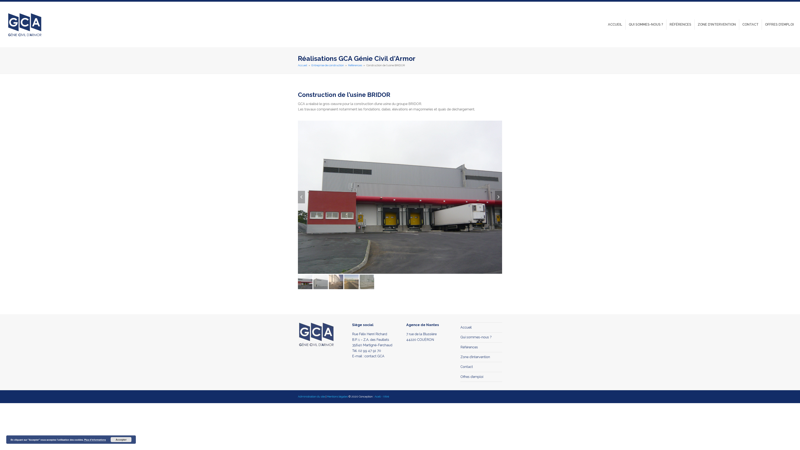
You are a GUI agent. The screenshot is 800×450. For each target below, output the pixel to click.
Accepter (121, 439)
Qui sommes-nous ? (476, 337)
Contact (466, 367)
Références (469, 347)
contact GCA (374, 356)
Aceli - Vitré (382, 396)
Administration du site (311, 396)
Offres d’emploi (471, 377)
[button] (301, 197)
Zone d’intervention (475, 357)
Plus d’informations (95, 439)
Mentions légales (337, 396)
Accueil (466, 327)
